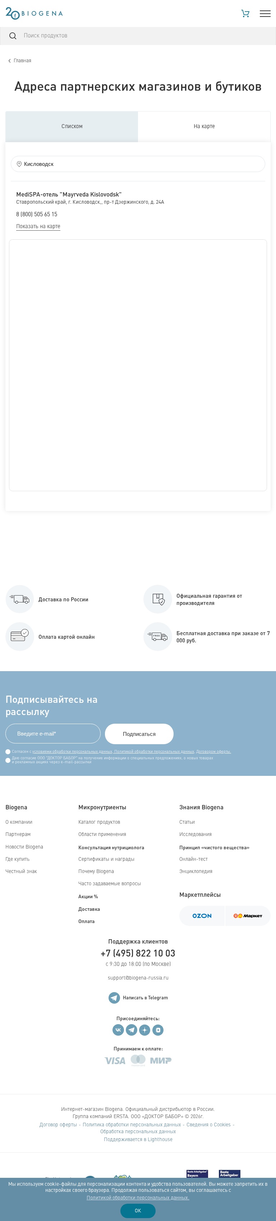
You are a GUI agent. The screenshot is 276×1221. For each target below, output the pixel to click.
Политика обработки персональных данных (132, 1124)
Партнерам (18, 834)
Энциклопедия (195, 871)
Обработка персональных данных (138, 1131)
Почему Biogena (96, 871)
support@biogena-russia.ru (138, 978)
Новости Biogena (24, 847)
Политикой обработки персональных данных (153, 752)
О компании (18, 822)
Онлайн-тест (193, 859)
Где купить (17, 859)
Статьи (187, 822)
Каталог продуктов (99, 822)
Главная (22, 60)
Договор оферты (58, 1124)
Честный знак (21, 871)
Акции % (88, 896)
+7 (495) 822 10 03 (138, 953)
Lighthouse (160, 1139)
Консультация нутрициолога (111, 847)
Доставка (89, 908)
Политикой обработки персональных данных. (138, 1197)
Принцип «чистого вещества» (214, 847)
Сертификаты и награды (106, 859)
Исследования (195, 834)
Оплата (86, 921)
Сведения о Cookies (209, 1124)
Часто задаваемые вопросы (109, 883)
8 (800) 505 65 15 (36, 215)
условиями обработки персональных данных (72, 752)
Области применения (102, 834)
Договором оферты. (213, 752)
